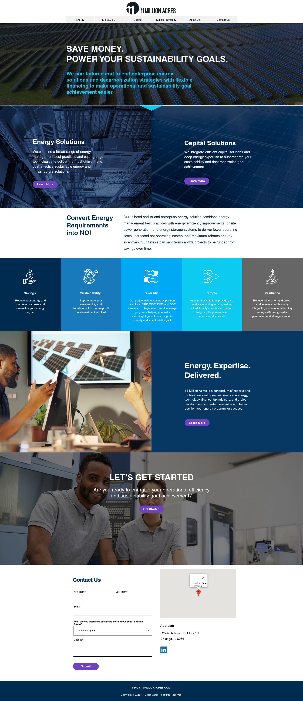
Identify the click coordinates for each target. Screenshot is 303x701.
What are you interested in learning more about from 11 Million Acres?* (108, 622)
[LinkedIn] (163, 650)
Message (78, 639)
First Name (79, 591)
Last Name (122, 591)
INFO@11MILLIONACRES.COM (151, 687)
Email (76, 606)
